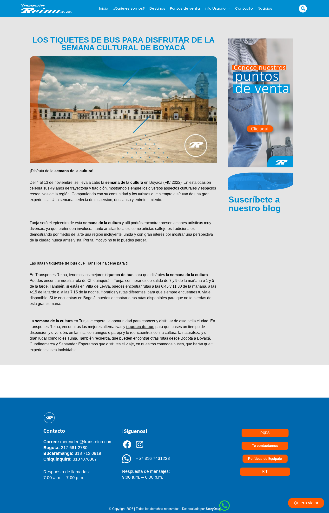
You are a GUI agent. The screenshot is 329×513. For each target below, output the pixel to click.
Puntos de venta (185, 8)
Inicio (103, 8)
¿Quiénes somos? (129, 8)
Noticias (265, 8)
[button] (303, 9)
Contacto (244, 8)
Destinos (157, 8)
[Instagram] (140, 444)
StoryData (213, 509)
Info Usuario (215, 8)
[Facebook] (127, 444)
